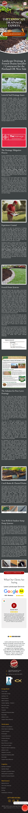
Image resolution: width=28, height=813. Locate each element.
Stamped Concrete (6, 752)
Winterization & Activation (7, 773)
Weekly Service (5, 783)
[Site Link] (4, 4)
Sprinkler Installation (6, 766)
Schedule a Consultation (13, 572)
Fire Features (4, 740)
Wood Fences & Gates (6, 743)
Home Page (4, 691)
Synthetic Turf (4, 696)
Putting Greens (5, 698)
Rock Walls (4, 714)
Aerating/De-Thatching (6, 792)
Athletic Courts (4, 717)
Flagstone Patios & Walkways (8, 747)
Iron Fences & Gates (6, 745)
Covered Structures (6, 736)
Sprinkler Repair (5, 769)
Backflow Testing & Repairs (7, 776)
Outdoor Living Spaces (6, 726)
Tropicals (3, 710)
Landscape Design (5, 693)
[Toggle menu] (25, 3)
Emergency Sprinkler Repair (8, 771)
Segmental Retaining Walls (7, 712)
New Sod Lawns (5, 705)
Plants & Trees (4, 707)
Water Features (5, 700)
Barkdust (3, 788)
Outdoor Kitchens (5, 738)
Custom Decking (5, 731)
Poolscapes (4, 733)
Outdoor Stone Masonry (7, 719)
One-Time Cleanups (6, 785)
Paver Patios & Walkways (7, 729)
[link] (9, 801)
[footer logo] (14, 663)
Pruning (3, 790)
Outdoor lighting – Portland (7, 703)
